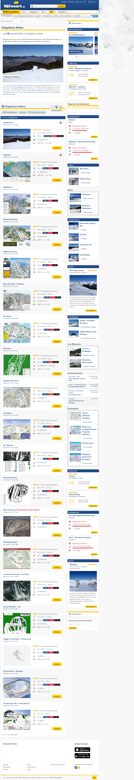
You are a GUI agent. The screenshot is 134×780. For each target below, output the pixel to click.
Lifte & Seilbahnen (65, 16)
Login (29, 769)
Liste (5, 34)
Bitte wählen (62, 12)
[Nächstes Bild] (96, 45)
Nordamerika (6, 124)
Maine (16, 124)
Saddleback (7, 187)
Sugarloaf (51, 88)
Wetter (56, 16)
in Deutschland (82, 89)
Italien (70, 122)
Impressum (6, 767)
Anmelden (73, 628)
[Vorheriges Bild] (70, 45)
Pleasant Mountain (10, 219)
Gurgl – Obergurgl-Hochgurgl (80, 537)
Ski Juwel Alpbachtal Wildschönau (82, 515)
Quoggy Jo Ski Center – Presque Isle (17, 639)
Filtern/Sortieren (11, 112)
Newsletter (70, 2)
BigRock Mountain (10, 252)
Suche (23, 112)
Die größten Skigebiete (18, 88)
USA (12, 124)
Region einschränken (37, 112)
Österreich (72, 144)
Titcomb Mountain (10, 542)
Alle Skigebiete (7, 16)
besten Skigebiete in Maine (20, 86)
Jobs (84, 2)
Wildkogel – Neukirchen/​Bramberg (82, 142)
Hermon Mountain (10, 478)
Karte (15, 34)
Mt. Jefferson (8, 445)
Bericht (94, 137)
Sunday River (47, 86)
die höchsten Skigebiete (35, 90)
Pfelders (72, 120)
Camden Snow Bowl (10, 381)
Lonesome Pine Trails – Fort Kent (16, 574)
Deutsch (92, 2)
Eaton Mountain (21, 510)
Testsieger (63, 2)
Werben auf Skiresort (58, 764)
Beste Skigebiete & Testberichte (23, 16)
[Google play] (82, 758)
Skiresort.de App (81, 744)
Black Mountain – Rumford (13, 284)
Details (57, 148)
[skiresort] (14, 5)
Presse (5, 769)
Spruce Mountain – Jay (12, 607)
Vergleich (38, 16)
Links (28, 764)
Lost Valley (7, 413)
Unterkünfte (76, 16)
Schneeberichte (47, 16)
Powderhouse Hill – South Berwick (16, 703)
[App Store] (82, 752)
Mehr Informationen (56, 777)
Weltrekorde (78, 2)
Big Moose (7, 348)
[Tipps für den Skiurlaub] (94, 16)
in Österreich (84, 70)
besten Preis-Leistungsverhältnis (38, 92)
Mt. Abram (7, 316)
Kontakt (5, 764)
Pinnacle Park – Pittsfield (13, 671)
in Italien (80, 478)
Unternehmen (31, 767)
